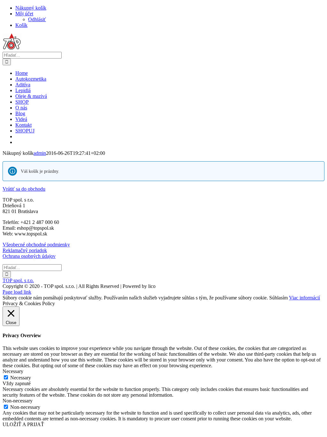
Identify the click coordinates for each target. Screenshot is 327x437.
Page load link (17, 292)
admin (40, 153)
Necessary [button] (13, 371)
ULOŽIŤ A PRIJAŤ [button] (23, 424)
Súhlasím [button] (278, 297)
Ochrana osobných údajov (29, 256)
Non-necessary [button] (18, 400)
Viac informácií (304, 297)
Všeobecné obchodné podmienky (36, 244)
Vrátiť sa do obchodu (24, 189)
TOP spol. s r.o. (18, 280)
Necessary (20, 377)
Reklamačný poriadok (25, 250)
